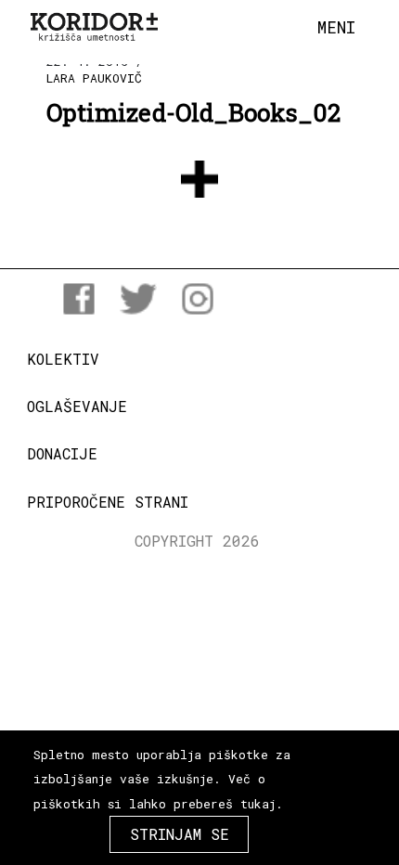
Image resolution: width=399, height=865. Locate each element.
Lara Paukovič (94, 78)
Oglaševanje (77, 406)
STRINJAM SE (179, 834)
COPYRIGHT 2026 (197, 540)
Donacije (62, 453)
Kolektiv (63, 358)
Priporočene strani (107, 501)
